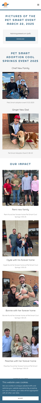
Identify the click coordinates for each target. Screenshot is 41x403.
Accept (20, 398)
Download (20, 39)
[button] (38, 5)
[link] (6, 5)
